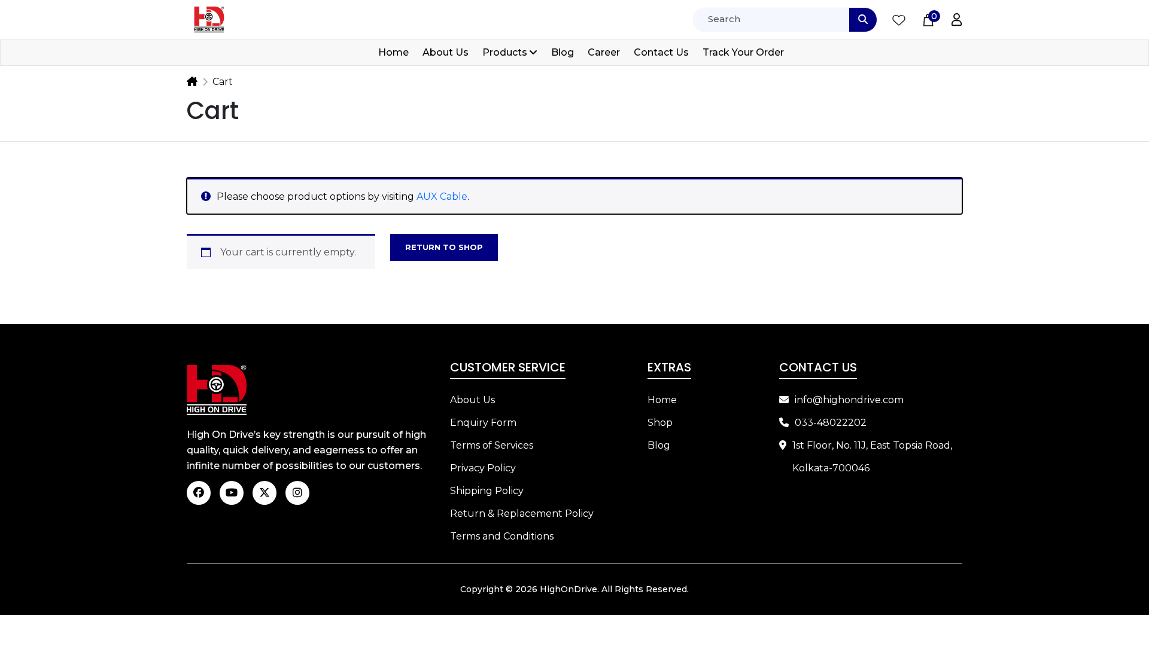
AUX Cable (442, 196)
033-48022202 (831, 422)
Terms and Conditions (502, 536)
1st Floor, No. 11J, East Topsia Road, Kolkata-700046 (872, 457)
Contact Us (661, 52)
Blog (562, 52)
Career (604, 52)
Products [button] (504, 52)
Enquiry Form (483, 422)
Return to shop (444, 247)
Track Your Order (743, 52)
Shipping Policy (487, 490)
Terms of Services (491, 445)
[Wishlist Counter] (898, 19)
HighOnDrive (568, 589)
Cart (222, 81)
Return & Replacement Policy (522, 513)
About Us (445, 52)
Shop (660, 422)
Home (393, 52)
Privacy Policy (483, 468)
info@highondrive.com (849, 400)
